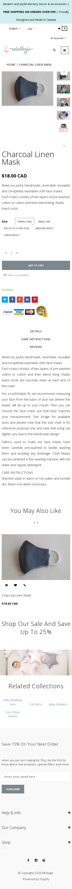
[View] (24, 585)
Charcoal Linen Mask (16, 595)
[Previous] (64, 71)
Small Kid (44, 221)
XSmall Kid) (24, 221)
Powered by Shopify (36, 879)
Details (36, 331)
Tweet (5, 300)
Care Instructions (35, 339)
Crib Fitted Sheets (13, 714)
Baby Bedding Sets (12, 702)
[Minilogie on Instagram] (36, 860)
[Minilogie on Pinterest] (43, 860)
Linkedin (27, 300)
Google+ (20, 300)
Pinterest (35, 300)
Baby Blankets (58, 704)
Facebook (12, 300)
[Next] (64, 145)
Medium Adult (45, 228)
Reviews (36, 347)
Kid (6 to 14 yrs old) (16, 228)
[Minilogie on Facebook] (28, 860)
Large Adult (12, 235)
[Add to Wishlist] (15, 585)
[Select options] (6, 585)
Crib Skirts (35, 704)
